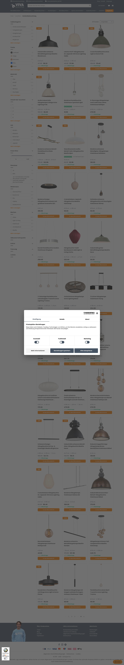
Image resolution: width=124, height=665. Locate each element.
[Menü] (9, 648)
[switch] (5, 659)
